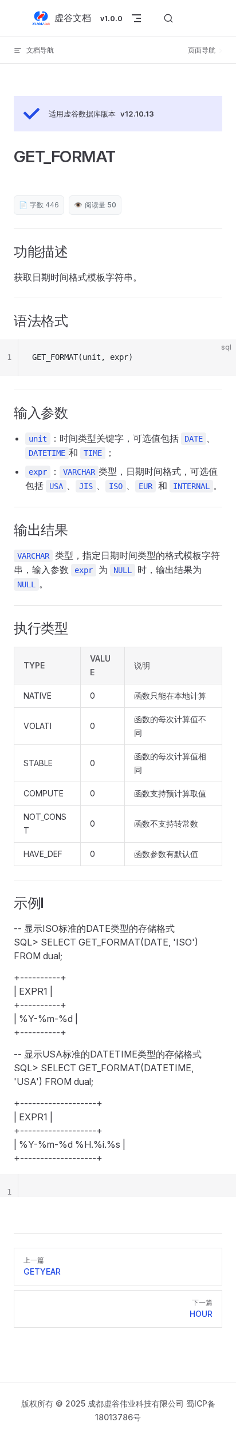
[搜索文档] (168, 18)
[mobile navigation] (136, 18)
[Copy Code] (217, 357)
